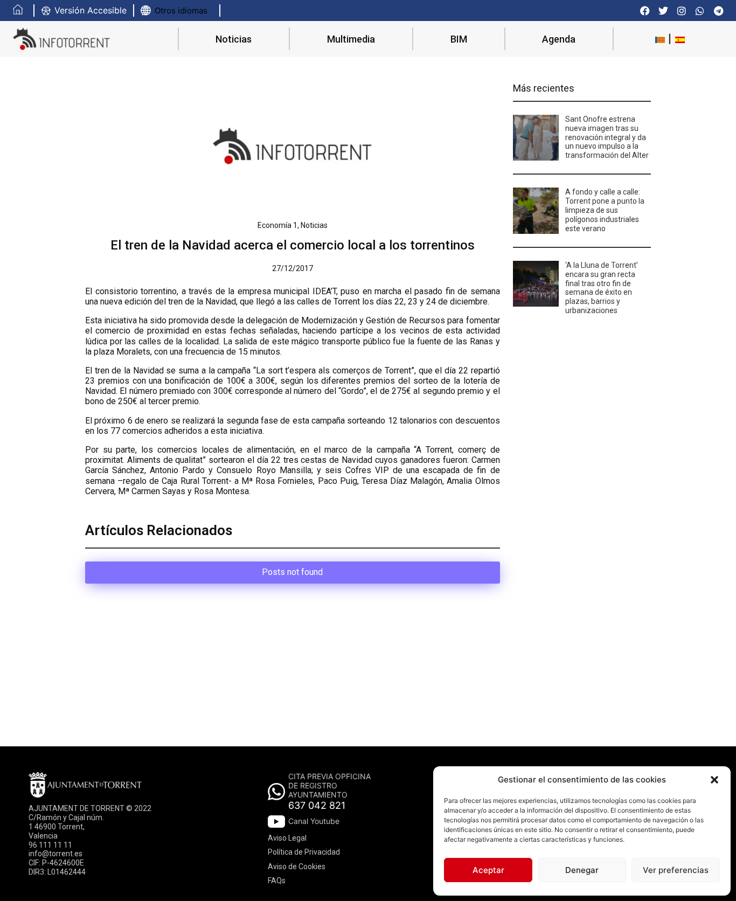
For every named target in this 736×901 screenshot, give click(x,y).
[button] (714, 779)
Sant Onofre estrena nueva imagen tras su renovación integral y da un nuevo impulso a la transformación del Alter (607, 137)
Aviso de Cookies (296, 866)
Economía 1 (277, 225)
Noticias (234, 39)
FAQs (277, 880)
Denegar (582, 870)
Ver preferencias (676, 870)
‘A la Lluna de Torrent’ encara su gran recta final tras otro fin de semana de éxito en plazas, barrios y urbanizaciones (601, 288)
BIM (458, 39)
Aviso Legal (287, 838)
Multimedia (351, 39)
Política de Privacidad (304, 852)
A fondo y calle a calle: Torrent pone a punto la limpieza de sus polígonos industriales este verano (604, 210)
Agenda (558, 39)
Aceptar (488, 870)
